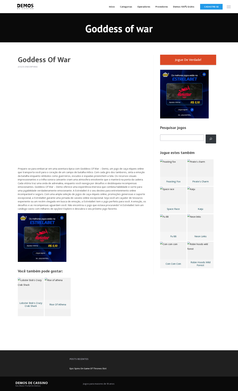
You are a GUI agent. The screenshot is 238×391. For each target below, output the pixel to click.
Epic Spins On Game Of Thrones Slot (88, 369)
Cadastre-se (211, 7)
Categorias (126, 7)
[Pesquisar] (211, 138)
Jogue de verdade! (188, 60)
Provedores (161, 7)
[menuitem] (111, 6)
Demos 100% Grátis (183, 7)
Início (112, 7)
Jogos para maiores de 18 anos (98, 384)
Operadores (143, 7)
